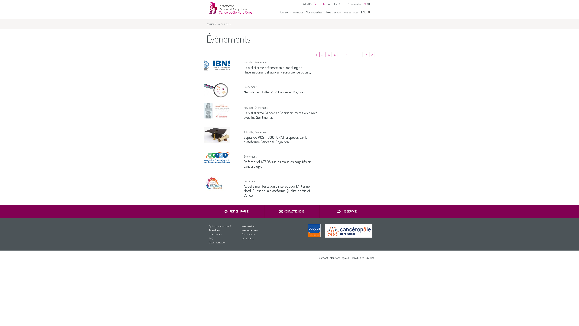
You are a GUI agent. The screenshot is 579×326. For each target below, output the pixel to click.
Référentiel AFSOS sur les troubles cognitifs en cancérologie (277, 164)
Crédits (370, 258)
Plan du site (357, 258)
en (368, 4)
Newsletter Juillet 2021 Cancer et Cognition (275, 91)
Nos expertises (315, 12)
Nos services (351, 12)
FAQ (363, 12)
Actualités (307, 4)
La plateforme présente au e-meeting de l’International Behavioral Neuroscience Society (277, 69)
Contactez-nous (294, 211)
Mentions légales (339, 258)
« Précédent (310, 54)
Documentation (355, 4)
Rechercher (369, 12)
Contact (342, 4)
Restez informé (239, 211)
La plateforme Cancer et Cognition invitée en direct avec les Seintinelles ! (280, 115)
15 (365, 55)
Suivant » (372, 54)
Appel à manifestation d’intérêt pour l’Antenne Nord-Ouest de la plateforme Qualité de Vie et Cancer (277, 191)
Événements (319, 4)
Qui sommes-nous (291, 12)
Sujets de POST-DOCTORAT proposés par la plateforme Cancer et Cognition (275, 139)
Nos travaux (333, 12)
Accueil (210, 24)
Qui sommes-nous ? (220, 226)
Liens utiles (332, 4)
